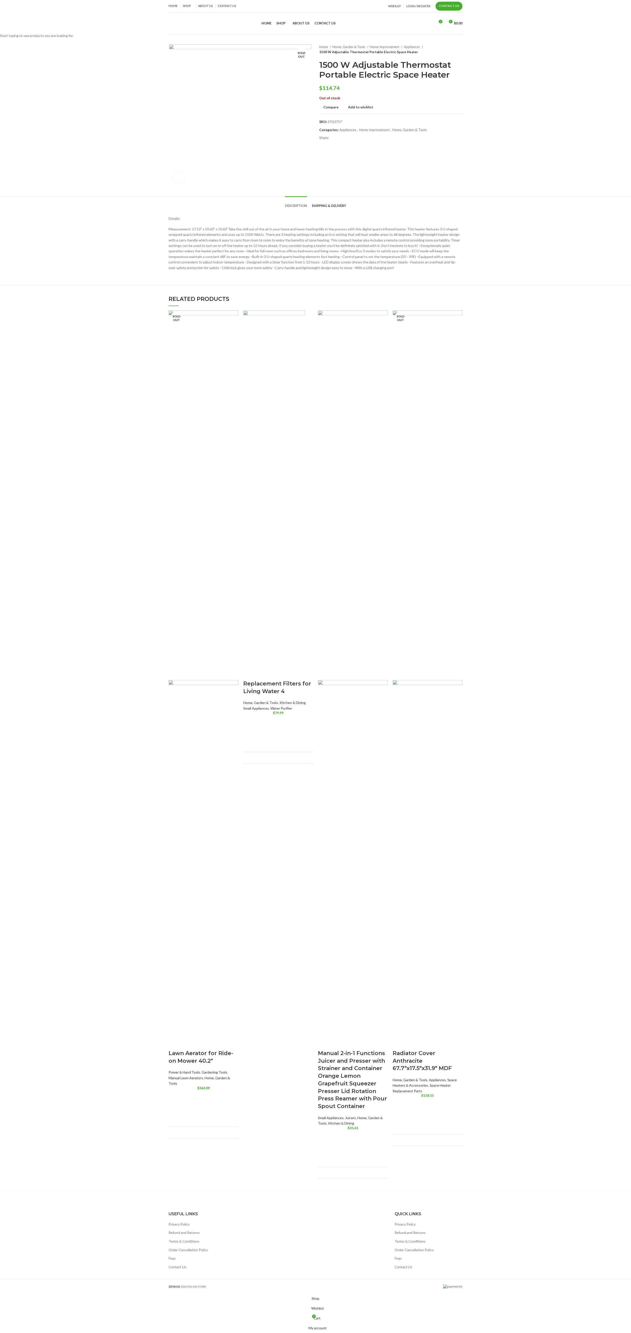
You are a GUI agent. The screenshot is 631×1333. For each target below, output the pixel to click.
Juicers (350, 1118)
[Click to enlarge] (178, 177)
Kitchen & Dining (293, 703)
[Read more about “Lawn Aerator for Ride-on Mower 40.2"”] (175, 1108)
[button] (249, 733)
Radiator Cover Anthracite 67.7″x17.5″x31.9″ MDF (422, 1061)
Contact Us (449, 6)
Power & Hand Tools (184, 1072)
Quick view (175, 1120)
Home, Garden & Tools (260, 703)
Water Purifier (281, 708)
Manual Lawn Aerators (186, 1078)
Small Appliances (256, 708)
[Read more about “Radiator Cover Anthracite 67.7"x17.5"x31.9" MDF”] (399, 1116)
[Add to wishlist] (175, 1096)
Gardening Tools (214, 1072)
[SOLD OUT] (203, 495)
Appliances (437, 1080)
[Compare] (231, 1132)
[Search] (430, 23)
